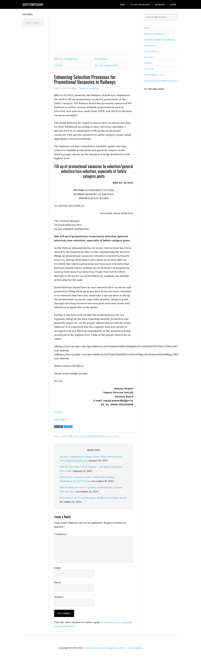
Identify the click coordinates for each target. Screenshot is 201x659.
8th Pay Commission (66, 58)
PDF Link (59, 419)
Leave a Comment (89, 88)
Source (58, 411)
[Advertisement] (93, 32)
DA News (149, 57)
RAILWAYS (92, 436)
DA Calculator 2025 (106, 65)
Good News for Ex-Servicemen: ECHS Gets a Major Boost (93, 497)
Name (57, 567)
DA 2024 (148, 69)
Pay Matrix (101, 58)
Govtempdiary (33, 4)
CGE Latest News (77, 436)
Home (147, 27)
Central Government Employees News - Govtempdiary (114, 647)
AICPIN (58, 65)
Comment (61, 534)
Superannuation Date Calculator (161, 80)
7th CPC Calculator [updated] (159, 39)
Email (57, 582)
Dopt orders (150, 51)
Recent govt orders (109, 436)
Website (59, 597)
